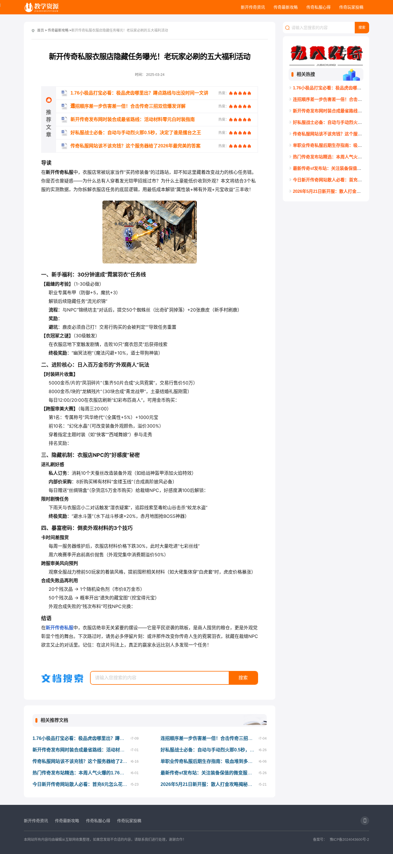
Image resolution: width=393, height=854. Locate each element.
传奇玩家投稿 (351, 7)
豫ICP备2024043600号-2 (349, 840)
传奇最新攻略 (286, 7)
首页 (40, 30)
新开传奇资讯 (253, 7)
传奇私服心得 (318, 7)
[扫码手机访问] (364, 820)
